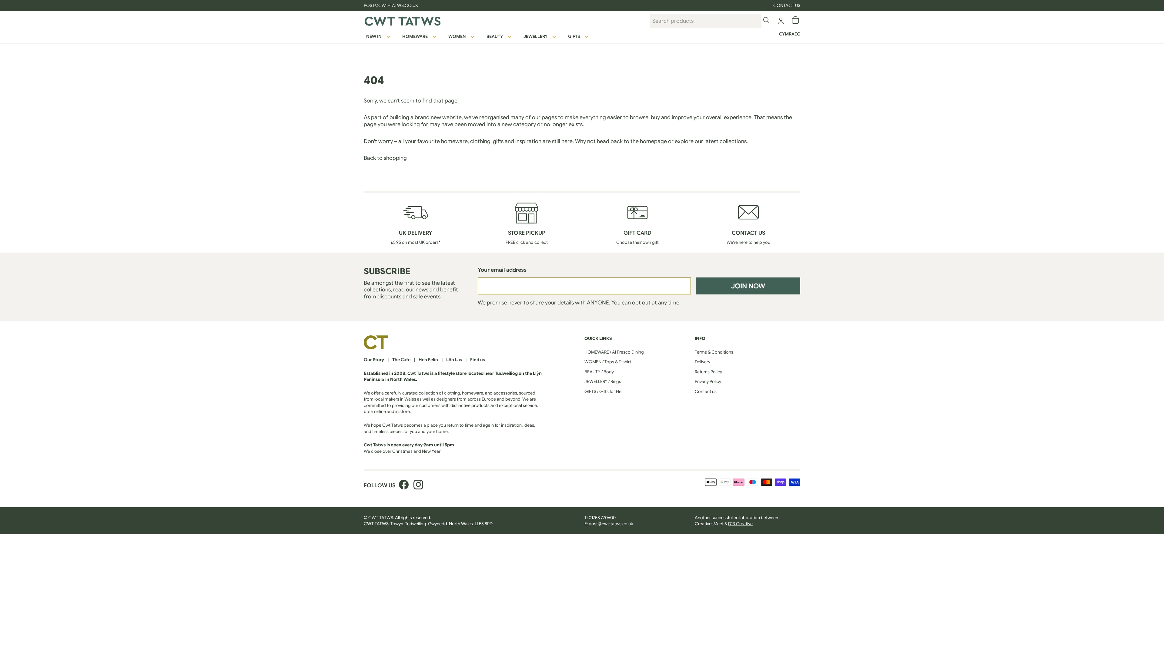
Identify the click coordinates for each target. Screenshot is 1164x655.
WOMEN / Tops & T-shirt (607, 361)
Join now (748, 286)
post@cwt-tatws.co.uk (611, 523)
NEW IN (374, 36)
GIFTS (574, 36)
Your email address (502, 270)
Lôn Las (454, 359)
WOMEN (457, 36)
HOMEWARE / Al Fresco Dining (614, 352)
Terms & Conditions (714, 352)
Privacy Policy (708, 381)
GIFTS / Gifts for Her (603, 391)
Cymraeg (789, 34)
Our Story (374, 359)
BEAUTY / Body (599, 372)
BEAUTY (495, 36)
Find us (477, 359)
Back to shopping (385, 158)
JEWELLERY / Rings (602, 381)
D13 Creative (740, 523)
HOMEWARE (415, 36)
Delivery (702, 361)
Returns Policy (708, 372)
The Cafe (401, 359)
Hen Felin (428, 359)
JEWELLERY (535, 36)
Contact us (786, 5)
